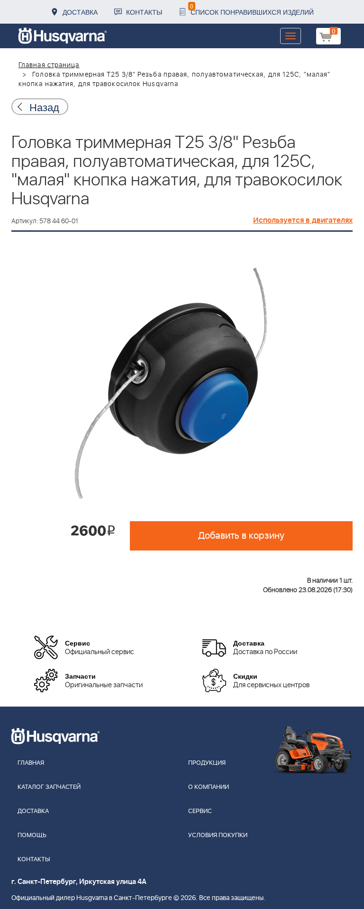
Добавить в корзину (241, 536)
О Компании (208, 787)
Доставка (80, 12)
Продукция (207, 763)
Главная (31, 763)
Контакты (144, 12)
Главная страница (49, 65)
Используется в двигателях (303, 220)
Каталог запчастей (49, 787)
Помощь (32, 835)
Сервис (200, 811)
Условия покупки (217, 835)
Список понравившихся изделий (252, 9)
